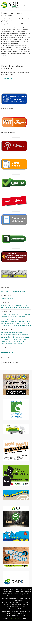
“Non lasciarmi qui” (7, 298)
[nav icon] (30, 5)
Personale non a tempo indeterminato (12, 67)
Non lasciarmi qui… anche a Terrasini (13, 291)
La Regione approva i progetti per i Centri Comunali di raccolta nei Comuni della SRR (15, 306)
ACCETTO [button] (24, 618)
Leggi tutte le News (7, 352)
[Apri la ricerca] (24, 5)
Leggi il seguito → (9, 78)
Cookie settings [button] (14, 618)
